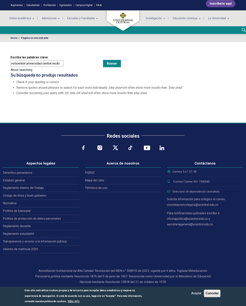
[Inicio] (123, 21)
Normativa (10, 203)
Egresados (66, 5)
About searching (21, 70)
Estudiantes (33, 5)
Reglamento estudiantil (18, 234)
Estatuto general (14, 180)
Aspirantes (17, 5)
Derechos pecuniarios (17, 173)
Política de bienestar (17, 211)
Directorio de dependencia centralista (196, 191)
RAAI (99, 5)
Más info (74, 301)
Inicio (14, 37)
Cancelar (212, 293)
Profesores (49, 5)
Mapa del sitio (94, 180)
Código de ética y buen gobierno (24, 195)
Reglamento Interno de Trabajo (23, 188)
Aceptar (196, 293)
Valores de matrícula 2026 (20, 249)
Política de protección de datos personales (32, 218)
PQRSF (90, 173)
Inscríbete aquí (221, 3)
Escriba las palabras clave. (30, 57)
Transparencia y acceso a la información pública (35, 241)
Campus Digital (84, 5)
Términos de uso (96, 188)
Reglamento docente (17, 226)
